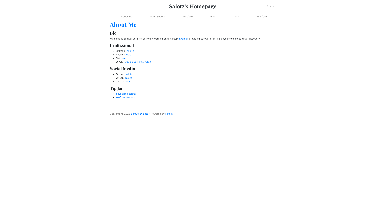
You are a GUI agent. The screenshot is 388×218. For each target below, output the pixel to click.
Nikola (169, 113)
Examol (183, 38)
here (128, 54)
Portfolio (188, 16)
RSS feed (261, 16)
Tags (236, 16)
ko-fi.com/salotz (125, 97)
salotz (130, 50)
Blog (213, 16)
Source (270, 6)
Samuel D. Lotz (139, 113)
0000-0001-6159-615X (138, 61)
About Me (126, 16)
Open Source (157, 16)
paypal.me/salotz (126, 93)
